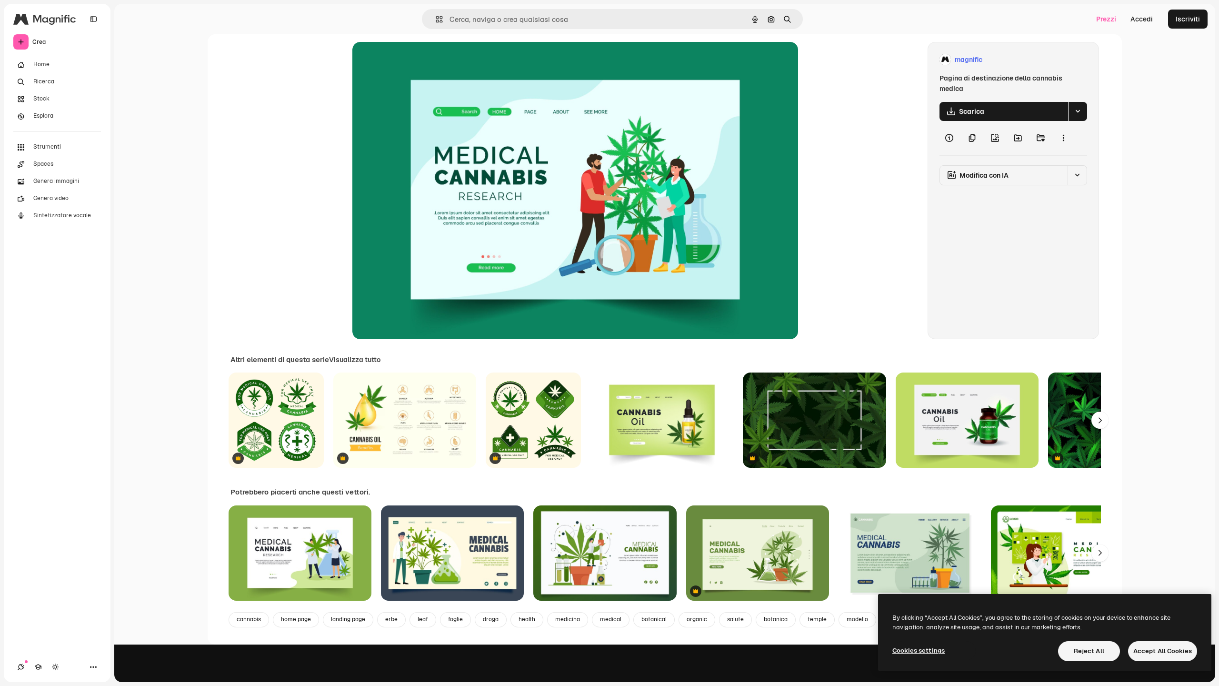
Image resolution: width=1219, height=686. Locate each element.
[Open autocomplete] (435, 19)
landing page (348, 619)
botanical (654, 619)
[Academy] (38, 667)
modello (857, 619)
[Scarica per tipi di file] (1077, 111)
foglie (455, 619)
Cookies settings (918, 650)
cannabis (249, 619)
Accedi (1141, 19)
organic (697, 619)
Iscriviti (1188, 19)
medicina (567, 619)
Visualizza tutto (354, 359)
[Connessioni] (21, 667)
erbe (391, 619)
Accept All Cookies (1162, 651)
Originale (415, 59)
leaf (423, 619)
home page (296, 619)
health (527, 619)
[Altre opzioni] (1063, 138)
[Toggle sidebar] (93, 19)
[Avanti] (1100, 420)
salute (735, 619)
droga (491, 619)
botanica (776, 619)
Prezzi (1106, 19)
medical (610, 619)
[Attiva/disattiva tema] (55, 667)
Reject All (1089, 651)
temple (817, 619)
